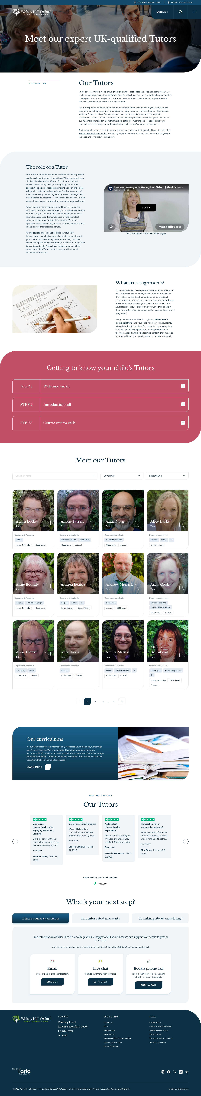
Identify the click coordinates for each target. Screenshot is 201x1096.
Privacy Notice (155, 1034)
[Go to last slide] (15, 841)
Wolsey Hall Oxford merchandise (117, 1038)
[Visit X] (175, 1072)
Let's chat (100, 981)
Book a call (149, 985)
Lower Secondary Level (72, 1026)
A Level (62, 1035)
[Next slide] (186, 841)
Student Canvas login (113, 1042)
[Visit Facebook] (169, 1072)
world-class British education (93, 133)
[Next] (121, 701)
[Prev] (79, 701)
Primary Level (67, 1022)
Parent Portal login (111, 1046)
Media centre (109, 1030)
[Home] (31, 12)
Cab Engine (183, 1088)
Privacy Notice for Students (160, 1038)
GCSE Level (65, 1031)
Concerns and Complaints (160, 1026)
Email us (52, 981)
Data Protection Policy (158, 1030)
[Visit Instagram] (162, 1072)
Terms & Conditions (157, 1042)
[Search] (180, 12)
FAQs (106, 1026)
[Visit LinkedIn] (181, 1072)
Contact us (108, 1022)
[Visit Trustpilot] (187, 1072)
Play (145, 207)
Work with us (109, 1034)
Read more (37, 850)
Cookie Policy (155, 1022)
